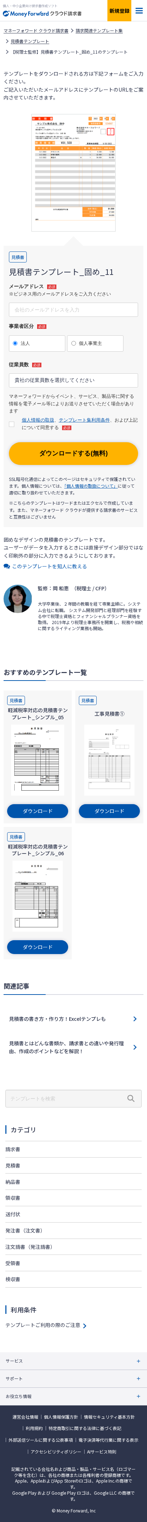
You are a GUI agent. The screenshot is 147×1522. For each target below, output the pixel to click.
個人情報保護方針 (61, 1417)
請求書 (12, 1149)
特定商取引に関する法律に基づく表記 (85, 1428)
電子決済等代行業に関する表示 (108, 1440)
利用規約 (34, 1428)
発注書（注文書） (25, 1230)
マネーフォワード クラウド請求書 (36, 30)
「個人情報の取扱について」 (91, 486)
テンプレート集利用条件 (84, 420)
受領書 (12, 1263)
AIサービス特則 (101, 1452)
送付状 (12, 1214)
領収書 (12, 1197)
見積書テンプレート (30, 41)
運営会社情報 (25, 1417)
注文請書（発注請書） (30, 1246)
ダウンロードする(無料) (73, 453)
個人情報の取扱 (38, 420)
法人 (25, 343)
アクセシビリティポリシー (56, 1452)
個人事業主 (90, 343)
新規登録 (120, 10)
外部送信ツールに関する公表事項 (41, 1440)
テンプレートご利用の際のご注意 (42, 1324)
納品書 (12, 1181)
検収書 (12, 1279)
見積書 (12, 1165)
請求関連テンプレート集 (99, 30)
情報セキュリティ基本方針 (109, 1417)
